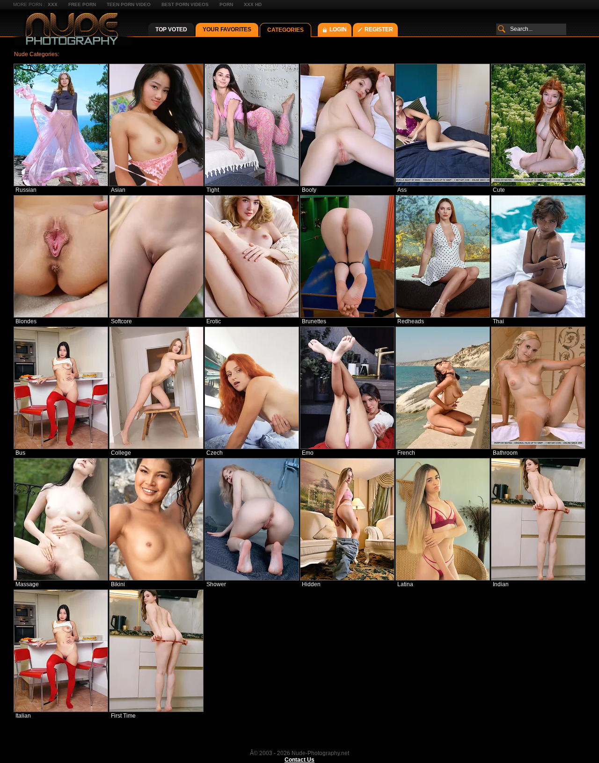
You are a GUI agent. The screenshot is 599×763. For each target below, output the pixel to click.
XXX (53, 4)
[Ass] (442, 125)
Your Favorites (227, 29)
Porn (226, 4)
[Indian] (538, 519)
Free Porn (82, 4)
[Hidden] (347, 519)
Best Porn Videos (185, 4)
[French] (442, 388)
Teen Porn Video (129, 4)
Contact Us (299, 759)
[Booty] (347, 125)
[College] (156, 388)
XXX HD (253, 4)
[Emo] (347, 388)
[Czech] (252, 388)
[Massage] (61, 519)
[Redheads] (442, 256)
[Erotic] (252, 256)
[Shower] (252, 519)
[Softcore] (156, 256)
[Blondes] (61, 256)
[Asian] (156, 125)
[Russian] (61, 125)
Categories (285, 30)
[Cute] (538, 125)
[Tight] (252, 125)
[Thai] (538, 256)
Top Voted (171, 29)
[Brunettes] (347, 256)
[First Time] (156, 650)
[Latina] (442, 519)
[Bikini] (156, 519)
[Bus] (61, 388)
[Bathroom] (538, 388)
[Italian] (61, 650)
